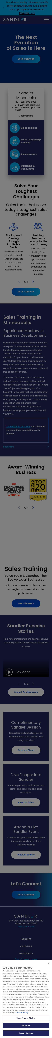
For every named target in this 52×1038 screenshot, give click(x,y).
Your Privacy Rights (26, 1018)
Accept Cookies (26, 1033)
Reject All (26, 1025)
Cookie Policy (22, 1012)
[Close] (49, 964)
